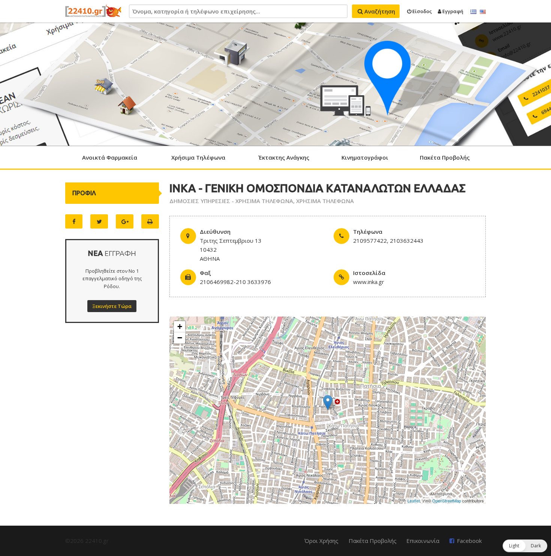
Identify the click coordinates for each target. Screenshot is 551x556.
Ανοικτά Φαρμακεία (109, 157)
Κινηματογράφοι (364, 157)
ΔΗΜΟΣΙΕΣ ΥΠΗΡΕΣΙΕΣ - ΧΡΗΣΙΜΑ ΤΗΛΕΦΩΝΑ (231, 201)
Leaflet (413, 501)
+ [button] (179, 326)
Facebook (469, 540)
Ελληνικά (473, 12)
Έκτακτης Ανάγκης (283, 157)
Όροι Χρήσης (321, 540)
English (483, 12)
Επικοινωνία (422, 540)
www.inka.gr (368, 281)
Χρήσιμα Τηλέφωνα (198, 157)
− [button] (179, 337)
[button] (525, 546)
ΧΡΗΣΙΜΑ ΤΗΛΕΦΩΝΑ (325, 201)
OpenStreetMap (446, 501)
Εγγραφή (452, 11)
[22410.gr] (93, 11)
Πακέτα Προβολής (445, 157)
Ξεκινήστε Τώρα (112, 306)
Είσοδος (421, 11)
